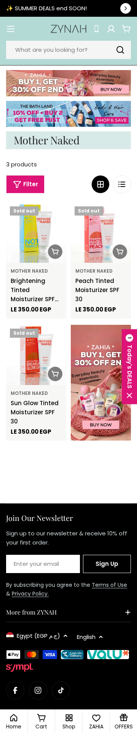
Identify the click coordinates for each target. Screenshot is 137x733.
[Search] (120, 49)
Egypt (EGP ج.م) (38, 636)
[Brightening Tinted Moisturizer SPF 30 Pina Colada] (36, 233)
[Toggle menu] (10, 29)
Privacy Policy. (30, 593)
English (86, 637)
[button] (129, 366)
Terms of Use (109, 585)
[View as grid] (100, 184)
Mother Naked (29, 271)
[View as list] (122, 184)
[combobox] (68, 50)
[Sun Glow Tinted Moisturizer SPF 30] (36, 355)
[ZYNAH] (68, 83)
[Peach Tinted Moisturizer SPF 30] (101, 233)
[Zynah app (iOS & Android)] (96, 29)
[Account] (111, 29)
